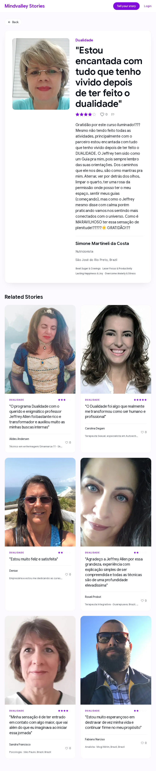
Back (15, 22)
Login (147, 6)
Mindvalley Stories (25, 6)
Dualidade (84, 40)
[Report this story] (112, 114)
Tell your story (126, 6)
